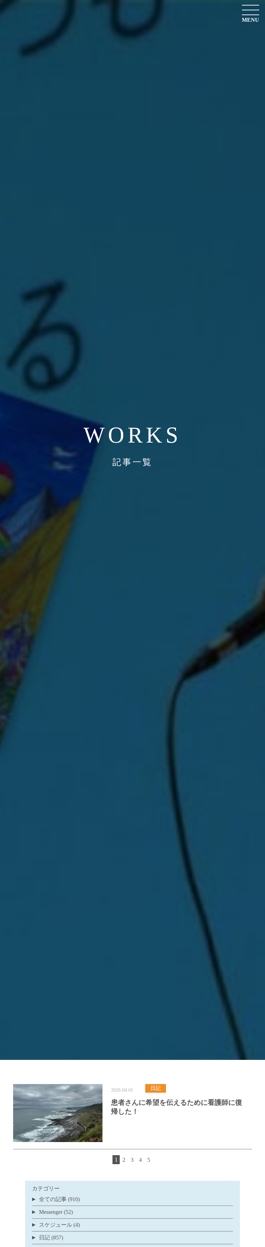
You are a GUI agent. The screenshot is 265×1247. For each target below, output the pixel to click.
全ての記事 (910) (59, 1199)
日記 (44, 1237)
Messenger (50, 1212)
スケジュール (55, 1225)
